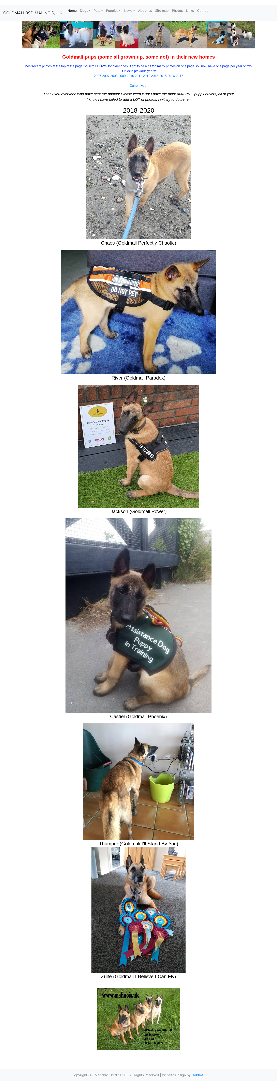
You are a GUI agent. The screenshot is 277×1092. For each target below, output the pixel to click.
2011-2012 (142, 76)
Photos (177, 11)
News (128, 11)
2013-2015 (159, 76)
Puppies (112, 11)
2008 (114, 76)
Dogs (84, 11)
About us (145, 11)
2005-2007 (102, 76)
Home (73, 11)
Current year (138, 85)
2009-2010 (126, 76)
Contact (203, 11)
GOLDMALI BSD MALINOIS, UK (32, 13)
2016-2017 (175, 76)
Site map (162, 11)
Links (190, 11)
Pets (97, 11)
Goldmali (198, 1075)
